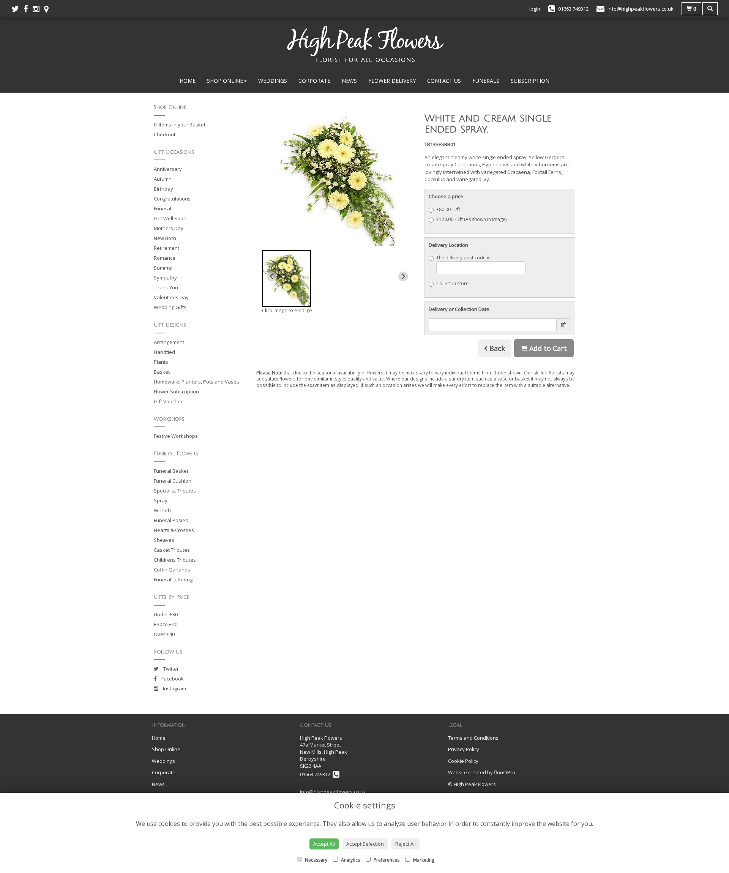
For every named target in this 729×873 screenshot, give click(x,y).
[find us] (48, 8)
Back (496, 348)
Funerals (485, 80)
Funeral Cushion (172, 480)
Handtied (164, 352)
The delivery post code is (463, 257)
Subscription (530, 80)
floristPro (504, 772)
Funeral (162, 208)
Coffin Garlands (172, 569)
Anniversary (168, 169)
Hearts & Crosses (174, 530)
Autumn (163, 178)
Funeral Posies (171, 520)
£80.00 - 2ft (448, 209)
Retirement (166, 248)
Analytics (350, 860)
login (534, 8)
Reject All (405, 843)
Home (188, 80)
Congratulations (172, 198)
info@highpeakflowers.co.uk (333, 791)
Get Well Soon (170, 218)
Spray (160, 500)
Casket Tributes (172, 549)
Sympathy (165, 277)
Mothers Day (168, 228)
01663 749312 (316, 774)
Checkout (164, 134)
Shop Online (225, 80)
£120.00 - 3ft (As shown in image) (471, 219)
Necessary (315, 860)
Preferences (385, 860)
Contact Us (444, 80)
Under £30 (166, 614)
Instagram (174, 688)
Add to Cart (547, 348)
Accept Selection (365, 843)
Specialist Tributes (175, 490)
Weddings (272, 80)
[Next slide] (403, 276)
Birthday (163, 188)
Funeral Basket (171, 470)
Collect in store (452, 283)
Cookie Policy (463, 761)
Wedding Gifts (170, 307)
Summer (163, 267)
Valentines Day (171, 297)
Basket (162, 371)
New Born (165, 238)
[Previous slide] (272, 276)
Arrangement (169, 342)
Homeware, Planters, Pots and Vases (196, 381)
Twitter (170, 668)
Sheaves (164, 540)
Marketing (423, 860)
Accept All (324, 843)
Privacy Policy (463, 749)
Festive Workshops (176, 436)
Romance (164, 257)
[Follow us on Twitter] (17, 8)
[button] (286, 278)
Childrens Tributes (175, 559)
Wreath (162, 510)
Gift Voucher (168, 401)
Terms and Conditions (473, 737)
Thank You (166, 287)
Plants (161, 361)
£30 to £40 (165, 624)
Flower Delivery (392, 80)
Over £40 (164, 634)
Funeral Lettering (173, 579)
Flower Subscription (176, 391)
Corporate (314, 80)
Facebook (172, 678)
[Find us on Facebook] (28, 8)
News (349, 80)
